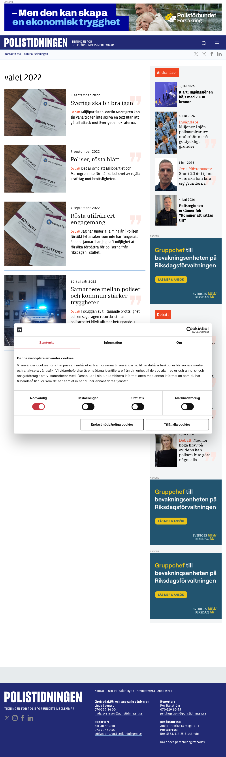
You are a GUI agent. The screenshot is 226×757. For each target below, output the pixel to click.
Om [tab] (179, 342)
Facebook (211, 54)
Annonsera (164, 691)
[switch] (88, 406)
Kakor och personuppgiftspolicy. (183, 742)
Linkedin (219, 54)
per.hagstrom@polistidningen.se (183, 713)
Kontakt (100, 691)
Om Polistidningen (36, 54)
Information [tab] (113, 342)
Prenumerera (145, 691)
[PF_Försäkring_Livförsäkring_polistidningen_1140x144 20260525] (113, 17)
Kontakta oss (12, 54)
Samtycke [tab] (47, 342)
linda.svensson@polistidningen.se (119, 713)
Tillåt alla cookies (177, 424)
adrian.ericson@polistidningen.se (118, 733)
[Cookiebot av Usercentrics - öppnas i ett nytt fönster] (189, 330)
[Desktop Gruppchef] (186, 271)
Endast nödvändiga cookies (112, 424)
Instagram (204, 54)
